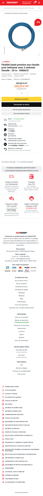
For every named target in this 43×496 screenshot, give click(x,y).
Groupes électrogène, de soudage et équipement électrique (22, 450)
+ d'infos (20, 126)
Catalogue (21, 293)
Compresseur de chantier (14, 414)
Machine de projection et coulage (17, 425)
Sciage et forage (11, 393)
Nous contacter (21, 284)
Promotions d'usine (12, 386)
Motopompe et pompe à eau (14, 458)
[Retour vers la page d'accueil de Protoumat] (12, 3)
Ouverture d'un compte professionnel (21, 308)
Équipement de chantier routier (16, 421)
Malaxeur (8, 404)
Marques (21, 296)
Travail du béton (11, 400)
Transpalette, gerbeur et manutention (19, 442)
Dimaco (9, 79)
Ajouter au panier (21, 99)
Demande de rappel (21, 290)
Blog (21, 299)
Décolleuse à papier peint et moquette (18, 435)
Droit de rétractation (21, 340)
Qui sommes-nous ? (21, 281)
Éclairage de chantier (13, 397)
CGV (21, 365)
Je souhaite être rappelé (26, 162)
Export (21, 334)
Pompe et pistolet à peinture (15, 432)
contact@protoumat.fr (23, 259)
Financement (21, 328)
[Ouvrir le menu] (3, 3)
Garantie (21, 337)
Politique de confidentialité (21, 371)
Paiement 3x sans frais (21, 325)
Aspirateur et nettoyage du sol (16, 461)
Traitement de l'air (11, 478)
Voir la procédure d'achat (21, 113)
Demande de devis (21, 287)
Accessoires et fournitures (15, 482)
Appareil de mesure (12, 475)
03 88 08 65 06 (31, 208)
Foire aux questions (21, 305)
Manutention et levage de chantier (17, 446)
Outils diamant (10, 390)
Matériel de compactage (13, 407)
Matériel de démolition (13, 411)
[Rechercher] (39, 8)
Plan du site (21, 374)
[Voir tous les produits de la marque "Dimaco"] (6, 62)
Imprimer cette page (9, 162)
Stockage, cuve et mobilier (14, 471)
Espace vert (9, 439)
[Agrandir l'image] (39, 54)
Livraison (21, 331)
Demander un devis (21, 104)
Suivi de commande (21, 317)
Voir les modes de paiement (21, 109)
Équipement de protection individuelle (18, 465)
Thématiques (21, 302)
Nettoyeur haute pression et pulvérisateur (20, 454)
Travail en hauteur (12, 418)
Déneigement (9, 468)
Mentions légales (21, 368)
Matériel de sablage (12, 428)
